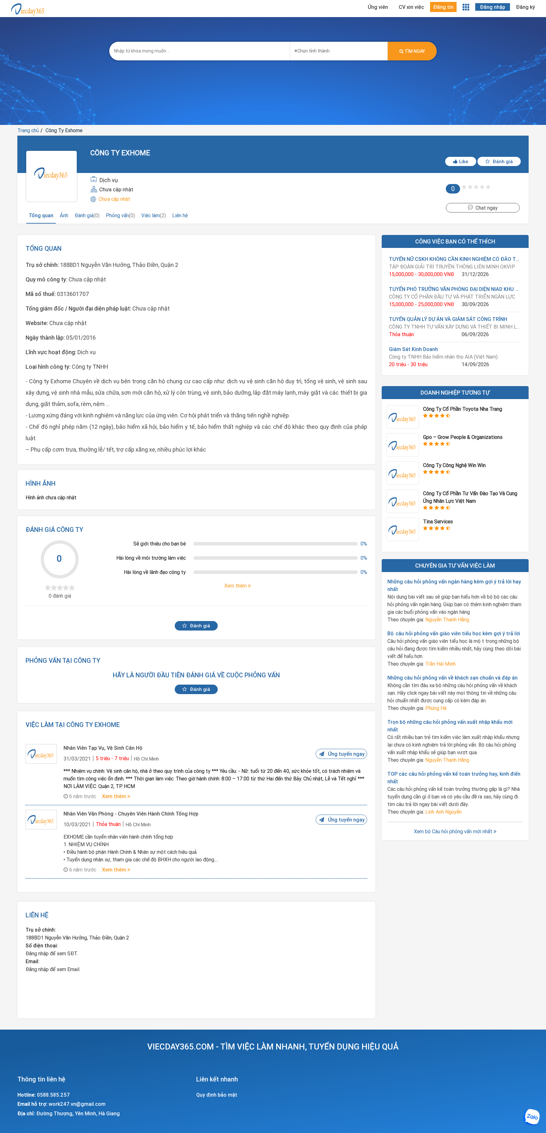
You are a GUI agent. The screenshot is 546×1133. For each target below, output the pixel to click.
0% (364, 543)
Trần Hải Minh (440, 664)
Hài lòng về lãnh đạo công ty (155, 572)
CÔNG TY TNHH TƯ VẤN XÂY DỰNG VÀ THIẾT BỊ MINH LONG (455, 326)
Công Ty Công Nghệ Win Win (454, 465)
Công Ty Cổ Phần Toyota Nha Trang (462, 409)
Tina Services (438, 521)
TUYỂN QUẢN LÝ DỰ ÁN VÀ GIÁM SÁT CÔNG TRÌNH (448, 319)
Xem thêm (114, 796)
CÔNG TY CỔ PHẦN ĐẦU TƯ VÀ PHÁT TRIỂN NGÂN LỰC (452, 296)
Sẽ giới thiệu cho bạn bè (159, 543)
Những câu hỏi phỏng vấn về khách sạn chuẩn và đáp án (452, 677)
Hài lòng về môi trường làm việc (151, 558)
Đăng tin (443, 7)
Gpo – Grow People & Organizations (462, 437)
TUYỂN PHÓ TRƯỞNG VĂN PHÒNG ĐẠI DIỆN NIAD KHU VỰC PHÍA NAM (455, 289)
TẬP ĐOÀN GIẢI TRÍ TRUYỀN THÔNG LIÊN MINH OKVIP (452, 266)
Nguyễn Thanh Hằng (447, 619)
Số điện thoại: (42, 945)
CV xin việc (411, 7)
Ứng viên (378, 7)
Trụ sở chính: (41, 930)
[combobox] (338, 49)
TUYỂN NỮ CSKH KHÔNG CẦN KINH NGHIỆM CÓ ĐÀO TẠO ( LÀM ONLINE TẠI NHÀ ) (455, 259)
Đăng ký (525, 7)
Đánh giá (502, 161)
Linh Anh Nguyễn (443, 812)
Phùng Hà (435, 708)
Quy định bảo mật (216, 1095)
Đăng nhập (492, 7)
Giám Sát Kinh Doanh (413, 349)
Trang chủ (28, 130)
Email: (32, 961)
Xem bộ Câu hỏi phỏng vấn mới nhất (454, 831)
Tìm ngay (414, 51)
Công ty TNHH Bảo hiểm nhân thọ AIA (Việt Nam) (443, 357)
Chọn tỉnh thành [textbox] (312, 50)
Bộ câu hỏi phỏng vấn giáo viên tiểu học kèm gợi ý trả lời (453, 633)
